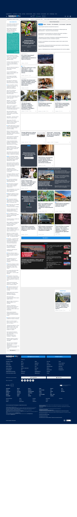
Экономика (61, 368)
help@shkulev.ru (13, 414)
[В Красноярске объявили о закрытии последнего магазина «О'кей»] (63, 196)
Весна (22, 364)
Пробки (39, 16)
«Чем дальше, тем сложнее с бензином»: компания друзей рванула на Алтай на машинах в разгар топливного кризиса (28, 199)
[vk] (25, 380)
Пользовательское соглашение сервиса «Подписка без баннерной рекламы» (50, 417)
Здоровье (23, 373)
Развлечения (49, 369)
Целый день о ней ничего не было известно (29, 46)
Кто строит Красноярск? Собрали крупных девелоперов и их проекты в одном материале (28, 57)
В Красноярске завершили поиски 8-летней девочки (28, 42)
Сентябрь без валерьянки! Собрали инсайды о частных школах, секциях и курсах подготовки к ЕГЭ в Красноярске (28, 82)
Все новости (13, 22)
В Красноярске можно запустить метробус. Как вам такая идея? (28, 154)
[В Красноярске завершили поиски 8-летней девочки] (29, 29)
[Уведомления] (68, 16)
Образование (37, 373)
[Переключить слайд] (70, 255)
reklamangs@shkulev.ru (42, 405)
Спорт (60, 361)
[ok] (28, 380)
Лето (36, 366)
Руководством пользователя (43, 409)
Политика (48, 364)
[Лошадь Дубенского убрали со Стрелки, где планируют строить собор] (41, 134)
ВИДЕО (46, 243)
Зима (36, 361)
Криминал (37, 363)
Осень (48, 363)
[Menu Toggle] (6, 16)
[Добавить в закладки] (35, 50)
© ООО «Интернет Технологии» (11, 420)
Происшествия (49, 366)
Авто (22, 361)
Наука (36, 369)
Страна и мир (61, 364)
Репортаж (63, 290)
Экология (60, 366)
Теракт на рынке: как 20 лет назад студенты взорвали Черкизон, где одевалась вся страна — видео (54, 246)
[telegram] (22, 380)
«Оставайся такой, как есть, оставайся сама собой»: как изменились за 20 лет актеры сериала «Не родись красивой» (54, 252)
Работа (48, 368)
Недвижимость (37, 371)
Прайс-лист (8, 363)
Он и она (48, 361)
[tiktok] (33, 380)
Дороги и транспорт (24, 368)
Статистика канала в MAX (11, 373)
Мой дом (36, 368)
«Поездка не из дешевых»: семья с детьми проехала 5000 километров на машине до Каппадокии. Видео (32, 261)
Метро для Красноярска (54, 168)
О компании (8, 364)
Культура (36, 364)
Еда (21, 369)
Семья (48, 373)
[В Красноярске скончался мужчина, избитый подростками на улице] (46, 95)
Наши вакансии (9, 368)
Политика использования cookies (44, 414)
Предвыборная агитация (10, 371)
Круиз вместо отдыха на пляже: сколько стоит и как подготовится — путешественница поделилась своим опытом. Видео (54, 264)
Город (22, 366)
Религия (48, 371)
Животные (23, 371)
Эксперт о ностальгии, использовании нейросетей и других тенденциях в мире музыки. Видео (53, 257)
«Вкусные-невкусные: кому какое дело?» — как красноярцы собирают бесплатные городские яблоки (28, 70)
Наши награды (8, 366)
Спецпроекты (61, 369)
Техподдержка (8, 369)
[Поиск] (65, 16)
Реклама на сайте (9, 361)
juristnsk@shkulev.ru (30, 413)
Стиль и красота (62, 363)
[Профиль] (70, 16)
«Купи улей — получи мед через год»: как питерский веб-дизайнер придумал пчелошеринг (53, 134)
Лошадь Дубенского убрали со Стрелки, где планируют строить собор (28, 134)
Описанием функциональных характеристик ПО (46, 410)
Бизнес (22, 363)
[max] (30, 380)
